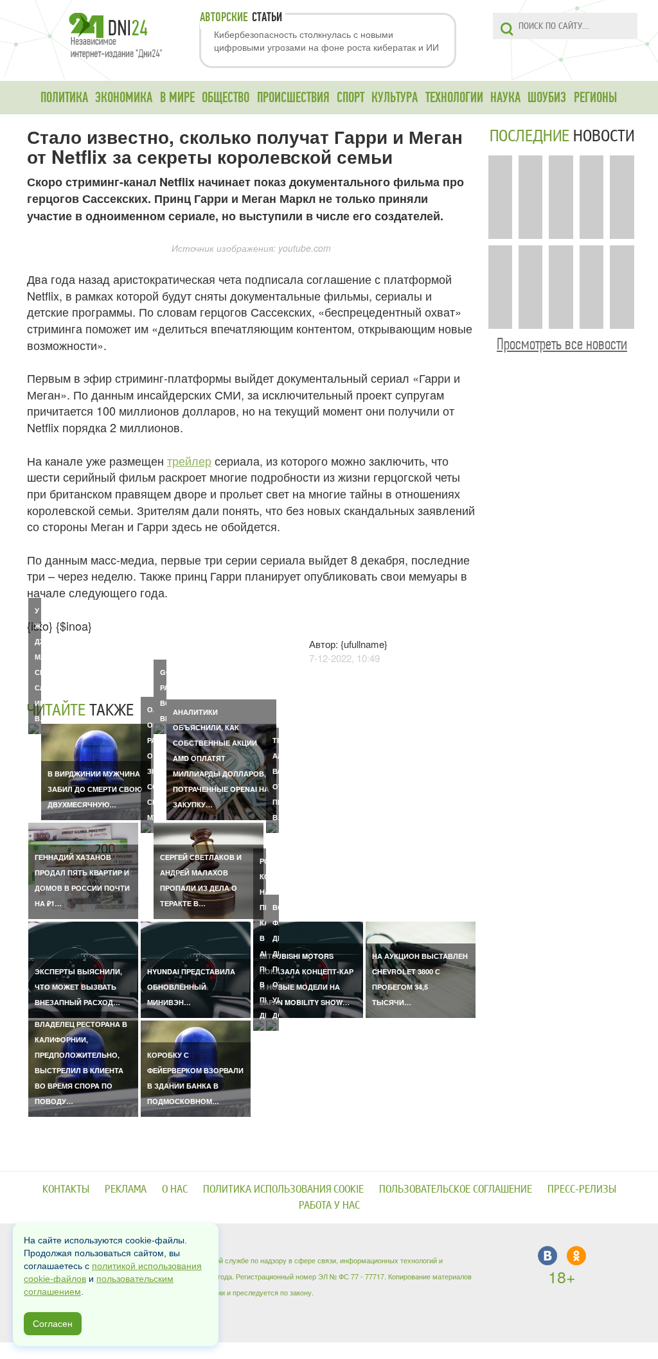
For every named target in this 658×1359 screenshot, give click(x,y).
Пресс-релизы (581, 1189)
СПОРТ (350, 97)
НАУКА (505, 97)
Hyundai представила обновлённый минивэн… (191, 987)
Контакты (65, 1189)
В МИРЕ (177, 97)
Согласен (53, 1324)
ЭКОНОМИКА (123, 97)
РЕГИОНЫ (595, 97)
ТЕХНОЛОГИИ (454, 97)
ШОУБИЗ (547, 97)
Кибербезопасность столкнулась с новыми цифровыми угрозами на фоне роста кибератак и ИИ (326, 40)
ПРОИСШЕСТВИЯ (293, 97)
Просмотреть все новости (562, 344)
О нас (175, 1189)
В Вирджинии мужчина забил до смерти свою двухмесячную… (95, 789)
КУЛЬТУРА (394, 97)
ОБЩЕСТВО (225, 97)
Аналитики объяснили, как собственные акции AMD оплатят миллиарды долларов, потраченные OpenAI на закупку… (221, 758)
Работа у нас (329, 1205)
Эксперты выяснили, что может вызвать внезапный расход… (78, 987)
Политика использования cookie (283, 1189)
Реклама (126, 1189)
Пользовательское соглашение (455, 1189)
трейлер (189, 460)
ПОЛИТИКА (64, 97)
